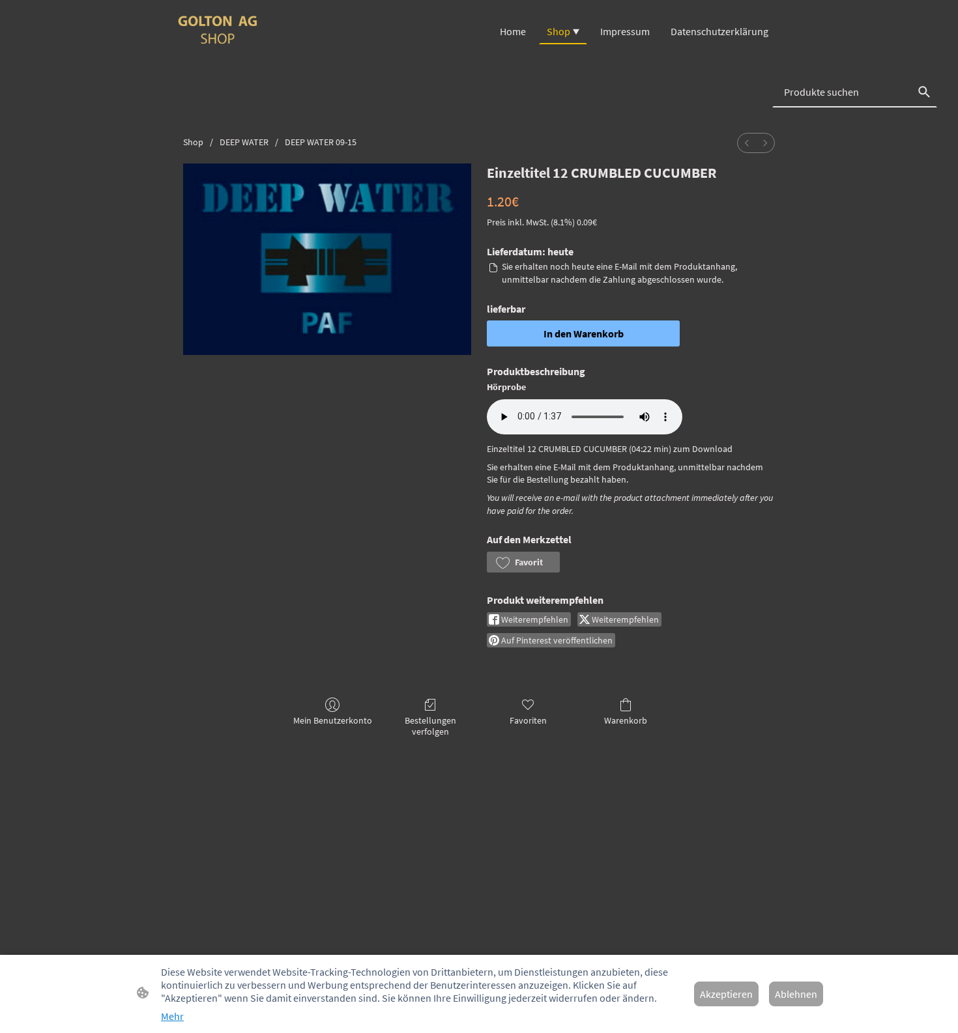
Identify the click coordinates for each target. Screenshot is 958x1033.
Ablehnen (796, 993)
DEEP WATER (244, 142)
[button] (523, 562)
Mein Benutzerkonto (332, 720)
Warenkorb (625, 720)
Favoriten (528, 720)
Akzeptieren (726, 993)
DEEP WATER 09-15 (320, 142)
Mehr (172, 1016)
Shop (193, 142)
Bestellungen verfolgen (430, 726)
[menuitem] (747, 143)
